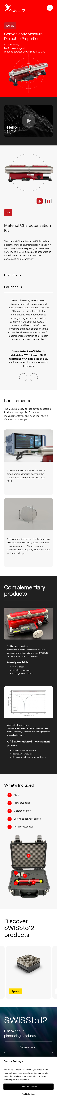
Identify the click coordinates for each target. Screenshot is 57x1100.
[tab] (40, 201)
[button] (50, 8)
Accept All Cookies (28, 1086)
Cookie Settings (28, 1094)
